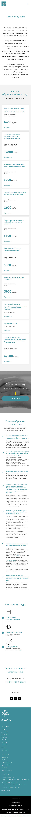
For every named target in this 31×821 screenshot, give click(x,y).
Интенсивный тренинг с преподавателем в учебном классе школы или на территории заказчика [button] (15, 306)
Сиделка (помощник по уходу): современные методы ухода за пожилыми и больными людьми (14, 110)
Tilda (16, 650)
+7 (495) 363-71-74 (15, 799)
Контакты (4, 742)
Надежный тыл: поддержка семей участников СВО (15, 779)
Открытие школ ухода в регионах (11, 787)
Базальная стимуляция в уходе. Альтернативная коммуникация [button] (14, 165)
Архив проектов (6, 790)
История (4, 729)
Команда (4, 739)
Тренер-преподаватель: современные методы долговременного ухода (12, 136)
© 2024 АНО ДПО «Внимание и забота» (15, 812)
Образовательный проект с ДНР (11, 782)
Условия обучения (7, 762)
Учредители (5, 734)
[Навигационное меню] (28, 3)
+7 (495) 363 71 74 (15, 678)
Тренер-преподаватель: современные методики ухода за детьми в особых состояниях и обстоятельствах (15, 340)
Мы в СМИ (5, 750)
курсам (17, 555)
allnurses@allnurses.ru (15, 681)
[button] (15, 222)
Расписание (5, 767)
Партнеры (4, 737)
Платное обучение (7, 770)
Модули (4, 759)
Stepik (20, 650)
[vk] (11, 698)
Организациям (6, 765)
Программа (5, 757)
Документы (5, 732)
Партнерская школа (10, 323)
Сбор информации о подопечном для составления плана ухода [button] (15, 193)
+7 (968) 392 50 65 (15, 802)
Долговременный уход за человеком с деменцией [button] (12, 249)
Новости (4, 745)
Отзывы (4, 747)
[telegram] (19, 698)
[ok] (5, 720)
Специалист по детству (8, 777)
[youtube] (15, 698)
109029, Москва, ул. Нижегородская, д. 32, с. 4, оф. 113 (15, 809)
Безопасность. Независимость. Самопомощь (14, 785)
